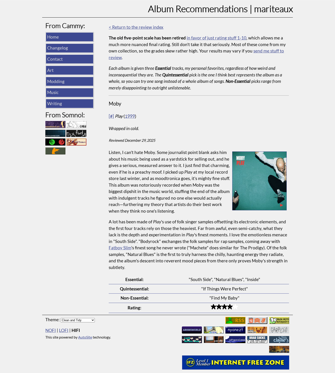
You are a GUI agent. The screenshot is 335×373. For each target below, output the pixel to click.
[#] (111, 116)
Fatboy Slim (120, 247)
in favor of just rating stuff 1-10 (216, 37)
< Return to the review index (136, 27)
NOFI (50, 330)
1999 (130, 116)
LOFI (63, 330)
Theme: (52, 319)
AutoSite (85, 337)
